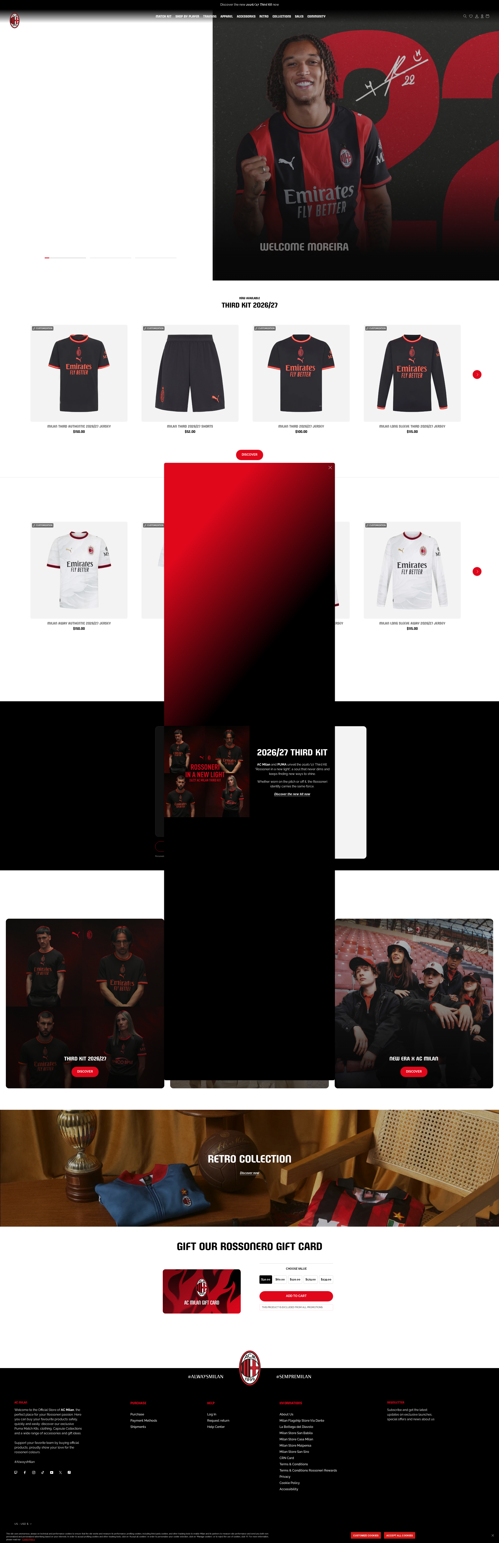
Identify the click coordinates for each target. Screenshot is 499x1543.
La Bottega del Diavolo (296, 1427)
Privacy (285, 1477)
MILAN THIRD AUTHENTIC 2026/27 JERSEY (79, 426)
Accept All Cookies (399, 1535)
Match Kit (163, 16)
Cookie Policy (290, 1483)
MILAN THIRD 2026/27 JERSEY (301, 426)
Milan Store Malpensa (295, 1445)
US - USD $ (21, 1524)
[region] (249, 1535)
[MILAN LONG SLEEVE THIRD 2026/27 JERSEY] (412, 373)
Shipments (138, 1427)
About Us (286, 1414)
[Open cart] (487, 16)
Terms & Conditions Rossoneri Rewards (308, 1470)
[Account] (477, 16)
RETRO (263, 16)
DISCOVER (249, 454)
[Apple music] (69, 1472)
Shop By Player (187, 16)
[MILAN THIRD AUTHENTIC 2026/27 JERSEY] (78, 373)
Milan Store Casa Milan (296, 1439)
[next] (477, 374)
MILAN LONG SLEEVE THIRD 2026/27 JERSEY (412, 426)
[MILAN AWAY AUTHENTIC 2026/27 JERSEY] (78, 570)
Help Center (216, 1427)
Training (209, 16)
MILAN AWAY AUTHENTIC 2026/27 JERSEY (79, 623)
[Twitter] (60, 1472)
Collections (281, 16)
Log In (211, 1414)
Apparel (226, 16)
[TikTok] (42, 1472)
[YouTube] (51, 1472)
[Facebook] (24, 1472)
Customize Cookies (366, 1535)
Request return (218, 1420)
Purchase (137, 1414)
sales (298, 16)
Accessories (245, 16)
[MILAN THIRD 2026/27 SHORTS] (190, 373)
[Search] (465, 16)
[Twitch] (15, 1472)
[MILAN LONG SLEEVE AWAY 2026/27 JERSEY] (412, 570)
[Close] (330, 467)
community (316, 16)
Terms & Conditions (294, 1464)
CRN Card (287, 1458)
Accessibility (289, 1489)
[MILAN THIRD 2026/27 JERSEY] (301, 373)
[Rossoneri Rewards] (482, 16)
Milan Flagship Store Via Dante (302, 1420)
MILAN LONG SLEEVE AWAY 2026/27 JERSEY (412, 623)
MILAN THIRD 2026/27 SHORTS (190, 426)
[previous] (22, 374)
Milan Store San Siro (294, 1452)
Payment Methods (143, 1420)
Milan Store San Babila (296, 1433)
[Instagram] (33, 1472)
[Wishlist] (471, 16)
